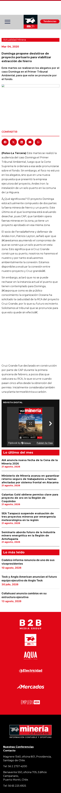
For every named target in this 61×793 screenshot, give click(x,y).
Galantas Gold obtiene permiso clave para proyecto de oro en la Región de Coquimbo (30, 498)
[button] (5, 142)
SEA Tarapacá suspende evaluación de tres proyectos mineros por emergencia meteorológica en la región (29, 517)
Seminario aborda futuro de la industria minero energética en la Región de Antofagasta (28, 535)
